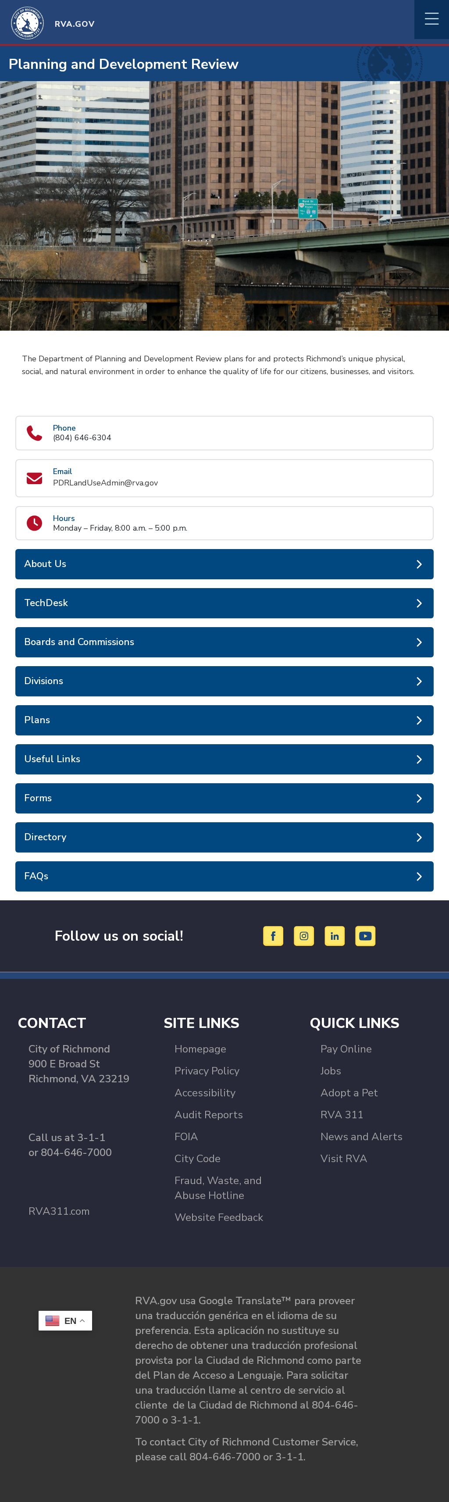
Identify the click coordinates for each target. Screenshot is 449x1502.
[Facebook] (275, 935)
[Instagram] (305, 935)
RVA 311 (342, 1115)
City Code (198, 1159)
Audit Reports (209, 1115)
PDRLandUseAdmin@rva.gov (105, 483)
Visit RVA (344, 1159)
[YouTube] (366, 935)
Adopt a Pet (349, 1093)
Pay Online (346, 1049)
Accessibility (205, 1093)
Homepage (200, 1049)
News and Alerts (362, 1137)
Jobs (331, 1071)
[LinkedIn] (336, 935)
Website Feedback (219, 1217)
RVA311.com (59, 1211)
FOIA (186, 1137)
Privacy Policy (207, 1071)
